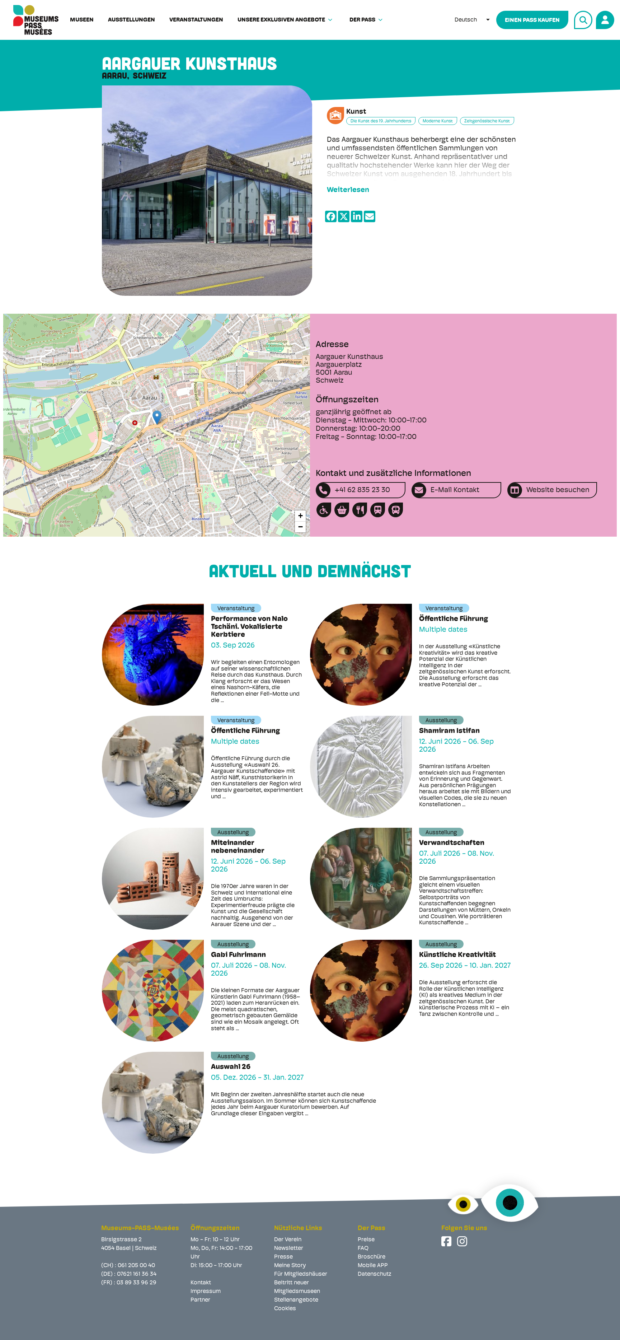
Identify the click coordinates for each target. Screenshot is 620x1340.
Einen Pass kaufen (532, 20)
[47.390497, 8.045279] (156, 417)
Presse (283, 1257)
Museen (82, 20)
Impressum (206, 1291)
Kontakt (201, 1283)
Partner (200, 1300)
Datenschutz (374, 1274)
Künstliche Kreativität (457, 955)
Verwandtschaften (451, 843)
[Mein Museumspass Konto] (604, 19)
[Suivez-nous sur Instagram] (463, 1241)
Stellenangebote (296, 1300)
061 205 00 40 (136, 1266)
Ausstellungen (131, 20)
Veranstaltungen (196, 20)
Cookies (285, 1309)
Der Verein (287, 1240)
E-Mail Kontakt (455, 490)
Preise (366, 1240)
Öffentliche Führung (453, 619)
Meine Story (290, 1266)
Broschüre (371, 1257)
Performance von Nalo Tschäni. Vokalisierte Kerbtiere (249, 627)
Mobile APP (373, 1266)
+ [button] (300, 515)
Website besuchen (558, 490)
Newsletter (288, 1248)
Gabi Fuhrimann (238, 955)
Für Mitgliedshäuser (300, 1274)
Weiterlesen (348, 190)
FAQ (363, 1248)
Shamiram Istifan (449, 731)
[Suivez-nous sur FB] (447, 1241)
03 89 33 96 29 (136, 1283)
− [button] (300, 526)
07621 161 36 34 (136, 1274)
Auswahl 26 (230, 1067)
